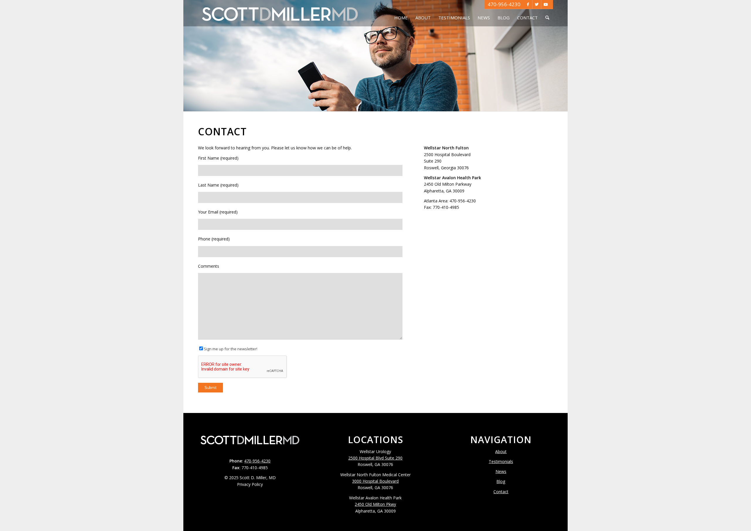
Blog (500, 481)
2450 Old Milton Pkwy (375, 504)
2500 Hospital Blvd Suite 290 (375, 458)
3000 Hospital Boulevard (375, 481)
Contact (500, 491)
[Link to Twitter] (536, 4)
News (500, 471)
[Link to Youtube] (545, 4)
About (501, 451)
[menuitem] (401, 13)
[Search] (547, 13)
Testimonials (501, 461)
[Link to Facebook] (528, 4)
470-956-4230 (504, 4)
